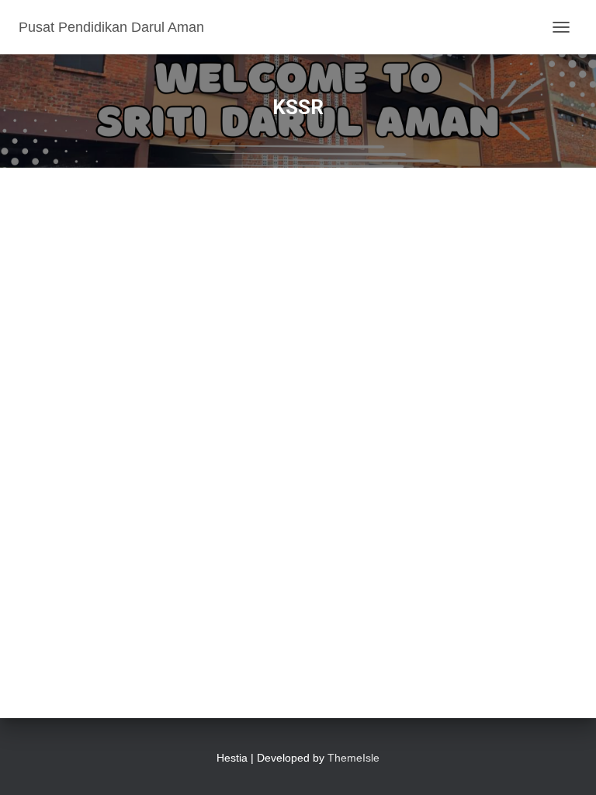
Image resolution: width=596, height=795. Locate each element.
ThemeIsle (353, 758)
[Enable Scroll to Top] (565, 764)
